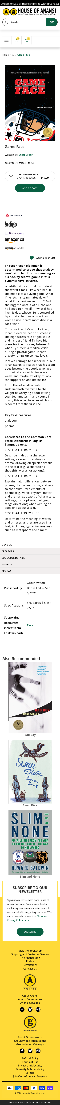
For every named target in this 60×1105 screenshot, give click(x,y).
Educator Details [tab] (13, 557)
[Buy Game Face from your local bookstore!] (14, 215)
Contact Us (30, 968)
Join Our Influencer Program (30, 1076)
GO (51, 22)
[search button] (6, 22)
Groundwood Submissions (30, 1041)
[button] (30, 176)
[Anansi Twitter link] (30, 1009)
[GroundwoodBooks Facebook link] (22, 1051)
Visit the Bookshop (30, 950)
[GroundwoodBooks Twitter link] (30, 1051)
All (13, 54)
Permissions (30, 965)
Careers (30, 1073)
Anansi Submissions (30, 999)
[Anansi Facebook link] (22, 1009)
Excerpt (32, 625)
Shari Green (26, 154)
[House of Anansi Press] (30, 11)
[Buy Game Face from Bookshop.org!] (14, 232)
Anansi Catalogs (30, 1003)
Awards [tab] (7, 564)
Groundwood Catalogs (30, 1044)
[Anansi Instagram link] (38, 1009)
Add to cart (30, 188)
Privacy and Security (30, 1065)
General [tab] (7, 544)
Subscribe (30, 931)
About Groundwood (30, 1037)
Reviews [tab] (6, 570)
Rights (30, 961)
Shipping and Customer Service (30, 954)
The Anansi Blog (30, 958)
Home (5, 54)
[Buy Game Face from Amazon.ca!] (14, 240)
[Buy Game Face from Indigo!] (11, 224)
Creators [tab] (8, 551)
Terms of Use (30, 1062)
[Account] (36, 40)
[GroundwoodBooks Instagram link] (38, 1051)
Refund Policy (30, 1058)
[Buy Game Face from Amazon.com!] (14, 248)
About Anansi (30, 995)
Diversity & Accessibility (30, 1069)
